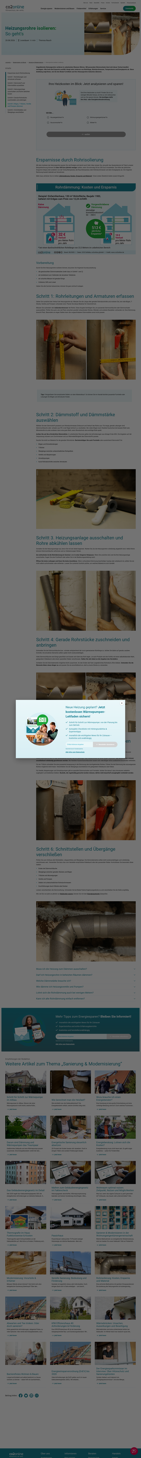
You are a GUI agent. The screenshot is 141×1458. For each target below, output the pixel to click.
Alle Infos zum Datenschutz (75, 752)
